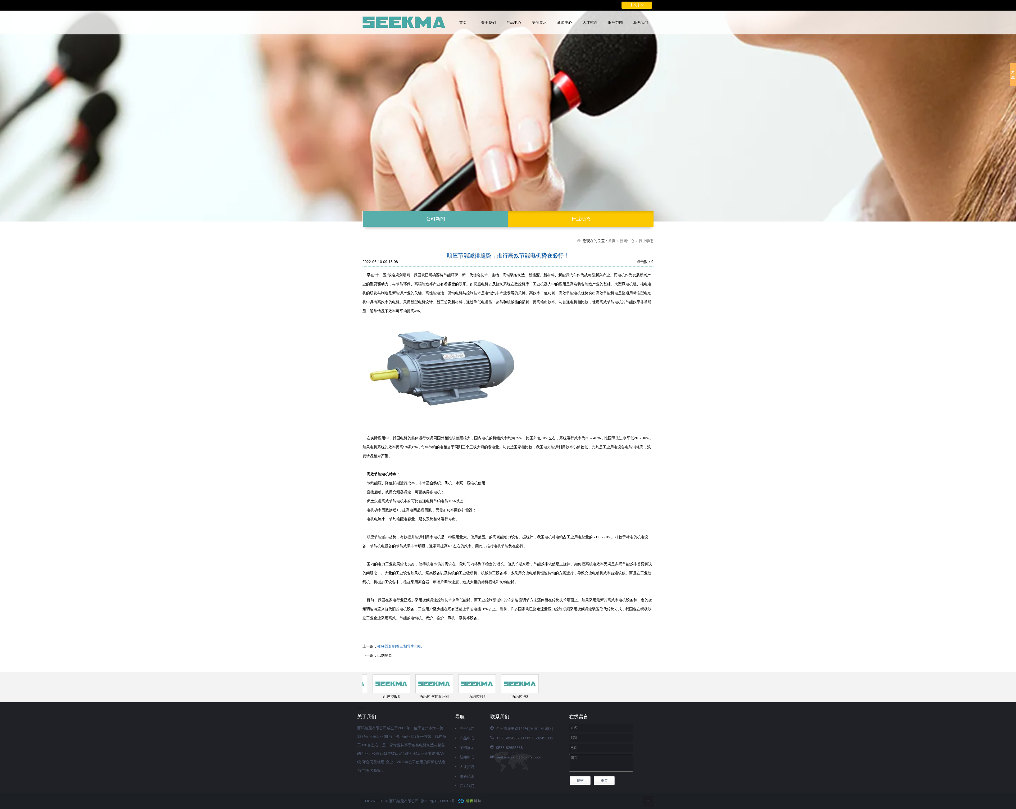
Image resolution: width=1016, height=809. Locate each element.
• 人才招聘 (464, 767)
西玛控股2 (464, 696)
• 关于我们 (464, 728)
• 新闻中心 (464, 757)
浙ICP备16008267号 (438, 801)
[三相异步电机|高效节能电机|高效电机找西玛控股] (404, 22)
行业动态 (581, 219)
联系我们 (640, 22)
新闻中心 (564, 22)
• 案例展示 (464, 747)
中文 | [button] (635, 5)
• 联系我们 (464, 786)
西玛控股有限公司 (421, 696)
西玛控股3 (378, 696)
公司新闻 (435, 219)
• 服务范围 (464, 776)
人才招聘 (590, 22)
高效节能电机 (611, 302)
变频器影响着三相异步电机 (399, 646)
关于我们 (488, 22)
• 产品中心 (464, 738)
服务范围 (615, 22)
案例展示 (539, 22)
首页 (463, 22)
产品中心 (513, 22)
